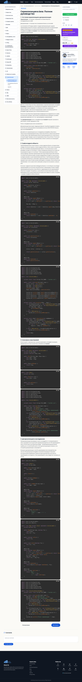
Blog (58, 1)
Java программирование (29, 5)
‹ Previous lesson (26, 625)
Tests (32, 1)
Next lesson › (56, 625)
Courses (26, 1)
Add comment (9, 644)
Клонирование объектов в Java (13, 84)
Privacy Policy (32, 674)
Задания (9, 86)
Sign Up (31, 672)
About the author (70, 63)
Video (53, 1)
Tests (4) (66, 19)
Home (22, 1)
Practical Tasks (48, 1)
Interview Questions (39, 1)
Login (76, 1)
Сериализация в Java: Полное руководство (12, 80)
